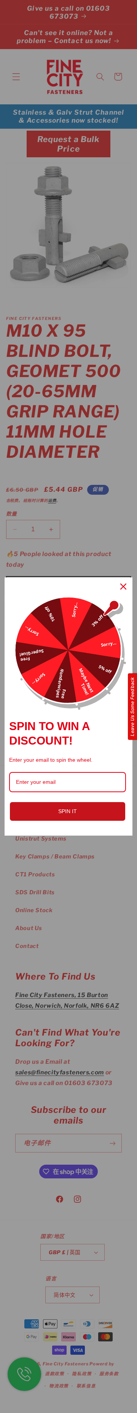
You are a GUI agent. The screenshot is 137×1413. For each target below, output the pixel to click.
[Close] (123, 586)
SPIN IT (67, 811)
